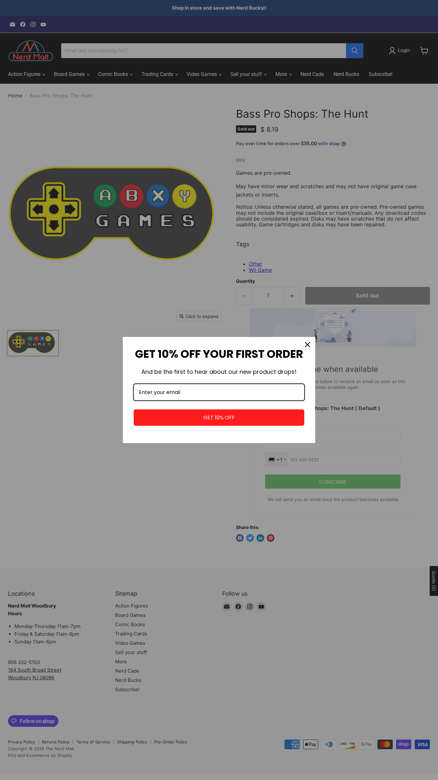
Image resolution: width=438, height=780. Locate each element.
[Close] (307, 344)
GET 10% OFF (219, 417)
